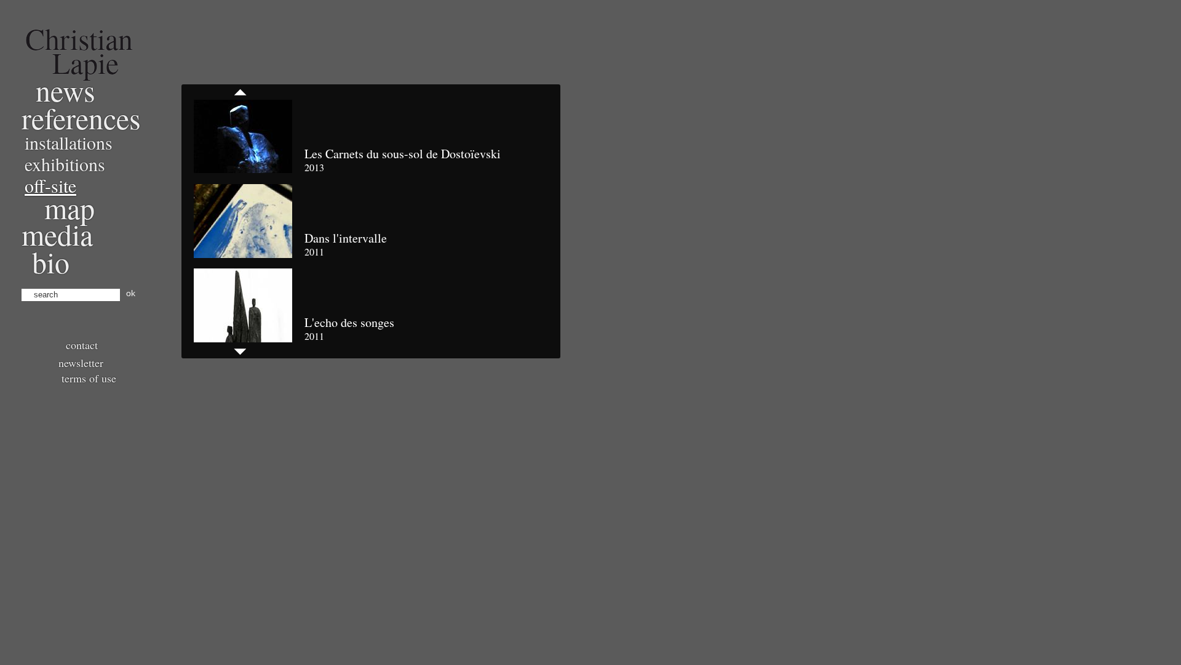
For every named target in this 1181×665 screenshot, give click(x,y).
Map (69, 207)
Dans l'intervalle (345, 238)
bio (51, 261)
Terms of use (89, 378)
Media (57, 234)
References (81, 117)
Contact (82, 344)
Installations (69, 142)
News (65, 90)
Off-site (50, 185)
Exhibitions (65, 163)
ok (130, 293)
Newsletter (80, 362)
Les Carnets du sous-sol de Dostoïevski (402, 153)
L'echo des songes (349, 322)
